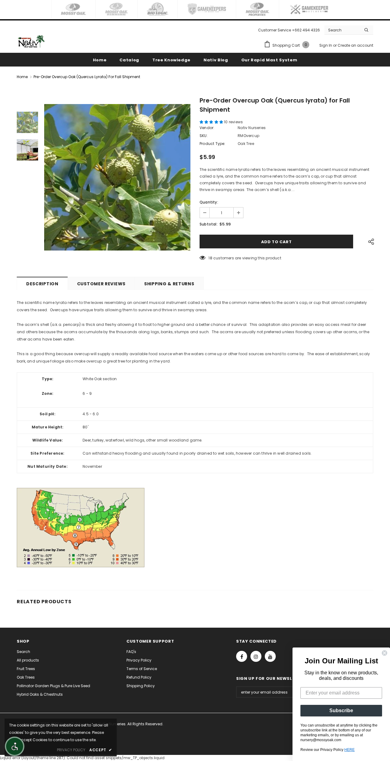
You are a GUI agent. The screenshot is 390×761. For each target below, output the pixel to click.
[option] (117, 177)
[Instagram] (255, 656)
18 (210, 258)
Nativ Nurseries (252, 127)
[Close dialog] (384, 653)
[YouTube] (270, 656)
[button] (212, 121)
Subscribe (341, 710)
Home (22, 76)
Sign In (326, 45)
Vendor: (207, 127)
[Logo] (31, 41)
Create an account (355, 45)
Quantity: (209, 202)
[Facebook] (241, 656)
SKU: (204, 135)
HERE (349, 750)
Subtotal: (209, 224)
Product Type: (212, 143)
